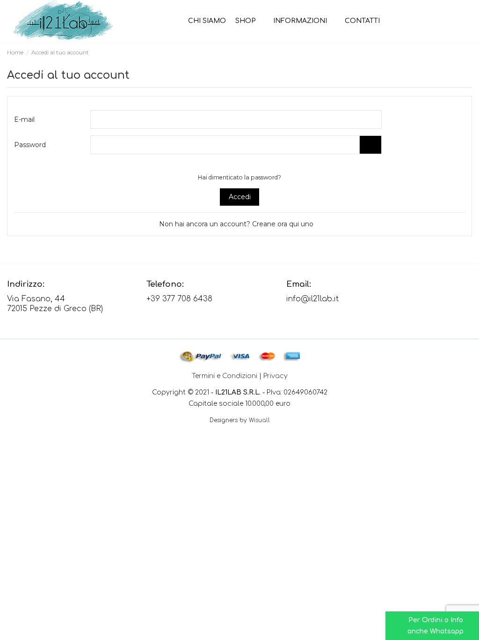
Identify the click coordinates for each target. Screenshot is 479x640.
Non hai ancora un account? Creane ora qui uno (237, 224)
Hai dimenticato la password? (239, 177)
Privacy (275, 376)
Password (30, 145)
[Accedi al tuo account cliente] (454, 21)
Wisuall (259, 420)
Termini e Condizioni (224, 376)
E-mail (24, 119)
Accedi (240, 197)
